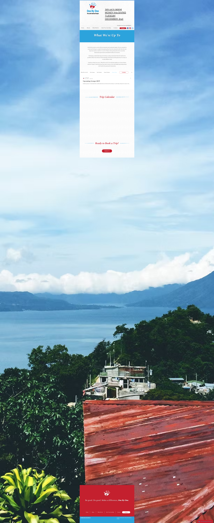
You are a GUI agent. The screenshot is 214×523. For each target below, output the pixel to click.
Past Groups (92, 72)
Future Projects (107, 72)
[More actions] (131, 78)
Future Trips (114, 72)
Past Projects (99, 72)
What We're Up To (84, 72)
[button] (88, 28)
